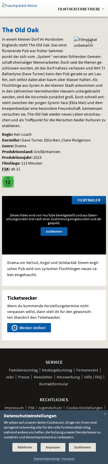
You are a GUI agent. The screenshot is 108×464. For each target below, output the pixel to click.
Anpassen (53, 447)
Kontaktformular (53, 384)
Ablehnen (25, 447)
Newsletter (43, 377)
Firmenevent (87, 370)
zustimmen (54, 231)
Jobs (9, 377)
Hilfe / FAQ (93, 377)
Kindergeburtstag (57, 370)
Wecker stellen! (32, 327)
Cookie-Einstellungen (84, 408)
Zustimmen (82, 447)
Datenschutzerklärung (46, 459)
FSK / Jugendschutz (45, 408)
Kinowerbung (68, 377)
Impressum (14, 408)
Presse (23, 377)
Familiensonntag (23, 370)
